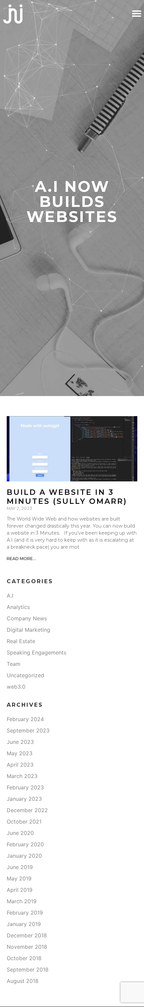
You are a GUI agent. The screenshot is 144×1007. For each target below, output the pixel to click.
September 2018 (28, 969)
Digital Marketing (28, 629)
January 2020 (24, 855)
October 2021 (24, 821)
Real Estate (21, 641)
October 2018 (24, 958)
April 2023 (20, 764)
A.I (10, 595)
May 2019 (19, 878)
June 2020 (20, 833)
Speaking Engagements (36, 652)
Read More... (21, 558)
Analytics (18, 607)
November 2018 (27, 946)
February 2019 (25, 912)
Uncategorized (25, 675)
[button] (136, 13)
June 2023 (20, 742)
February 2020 (25, 844)
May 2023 (19, 753)
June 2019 (20, 867)
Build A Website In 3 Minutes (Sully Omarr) (67, 497)
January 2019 (24, 924)
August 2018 (23, 981)
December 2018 (27, 935)
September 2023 (28, 730)
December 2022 (27, 810)
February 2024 (25, 719)
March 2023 (22, 776)
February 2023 (25, 787)
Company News (27, 618)
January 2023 (24, 798)
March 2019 (22, 901)
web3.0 (16, 686)
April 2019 (19, 889)
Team (13, 664)
